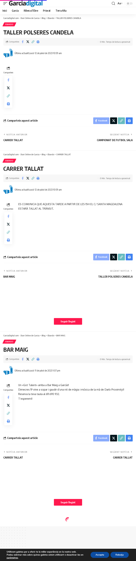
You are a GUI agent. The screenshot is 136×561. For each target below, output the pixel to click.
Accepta (100, 554)
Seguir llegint (68, 321)
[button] (6, 3)
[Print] (38, 41)
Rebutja (119, 554)
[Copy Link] (33, 41)
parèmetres (12, 557)
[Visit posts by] (8, 53)
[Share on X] (27, 41)
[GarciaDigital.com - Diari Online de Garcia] (25, 3)
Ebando (9, 24)
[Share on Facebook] (22, 41)
